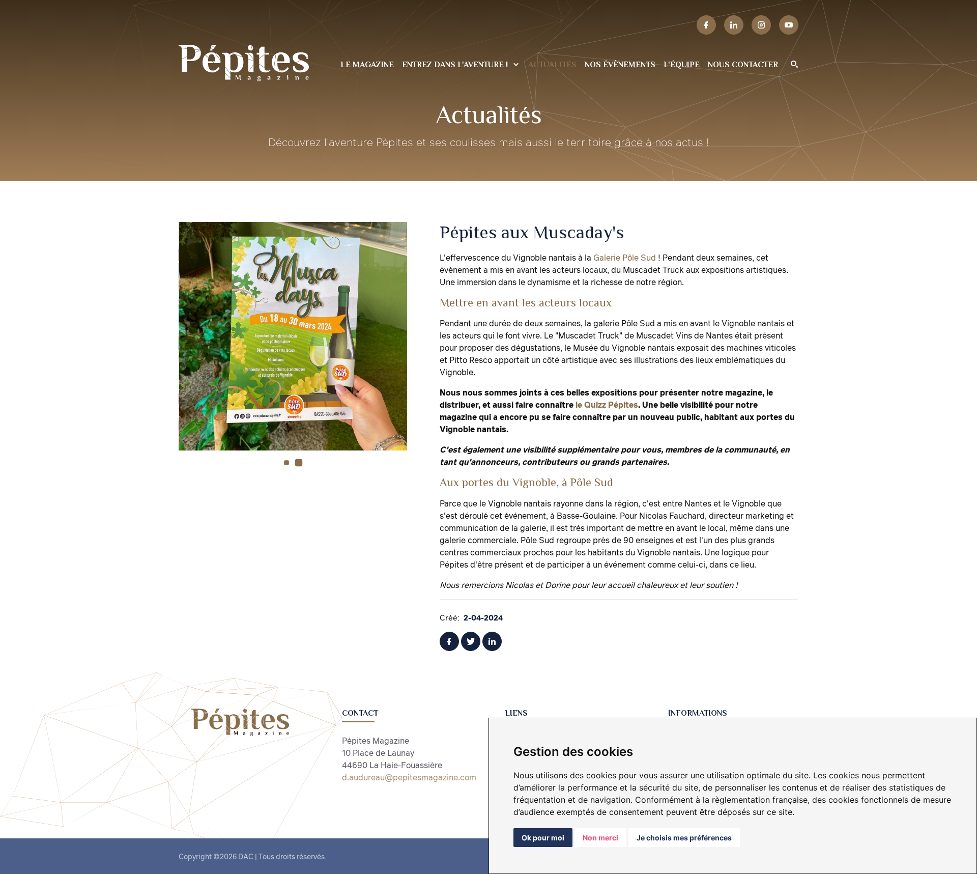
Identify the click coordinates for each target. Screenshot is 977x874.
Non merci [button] (600, 837)
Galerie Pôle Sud (625, 257)
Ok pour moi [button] (543, 837)
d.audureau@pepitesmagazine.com (409, 777)
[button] (287, 462)
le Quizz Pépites (607, 404)
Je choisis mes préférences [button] (684, 837)
